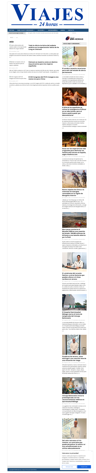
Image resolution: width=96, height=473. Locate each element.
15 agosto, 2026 (67, 450)
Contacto (71, 30)
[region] (76, 460)
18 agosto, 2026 (67, 320)
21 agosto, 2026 (67, 117)
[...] (85, 83)
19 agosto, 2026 (67, 197)
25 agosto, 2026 (67, 74)
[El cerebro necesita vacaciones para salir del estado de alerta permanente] (74, 57)
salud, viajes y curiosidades (71, 43)
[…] (10, 57)
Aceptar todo (84, 466)
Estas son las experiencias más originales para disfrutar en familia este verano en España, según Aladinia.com (74, 151)
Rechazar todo (69, 466)
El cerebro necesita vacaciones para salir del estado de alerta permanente (74, 70)
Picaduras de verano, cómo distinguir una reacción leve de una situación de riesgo (74, 358)
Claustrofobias (33, 469)
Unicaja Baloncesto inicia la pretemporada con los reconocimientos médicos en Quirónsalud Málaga (73, 399)
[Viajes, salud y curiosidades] (18, 77)
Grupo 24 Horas (25, 469)
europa (63, 30)
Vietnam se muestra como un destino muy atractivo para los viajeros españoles (42, 64)
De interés (41, 30)
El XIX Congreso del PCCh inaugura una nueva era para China (43, 78)
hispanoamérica (53, 30)
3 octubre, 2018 (14, 68)
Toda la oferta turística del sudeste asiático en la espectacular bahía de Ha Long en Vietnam (43, 47)
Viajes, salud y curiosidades (25, 30)
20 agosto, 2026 (67, 156)
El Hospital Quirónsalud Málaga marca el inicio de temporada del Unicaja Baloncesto (72, 315)
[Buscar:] (79, 33)
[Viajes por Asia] (18, 46)
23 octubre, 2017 (14, 81)
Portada (11, 30)
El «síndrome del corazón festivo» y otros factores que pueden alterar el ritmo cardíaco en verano (73, 276)
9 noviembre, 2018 (15, 51)
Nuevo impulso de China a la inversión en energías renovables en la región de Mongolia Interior (73, 192)
